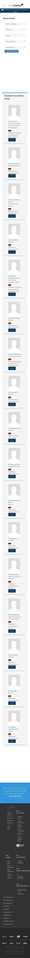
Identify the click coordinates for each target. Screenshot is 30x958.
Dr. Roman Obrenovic (14, 428)
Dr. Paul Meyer (12, 538)
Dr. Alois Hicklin (13, 392)
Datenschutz (10, 820)
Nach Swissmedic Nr (8, 921)
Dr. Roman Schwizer (14, 318)
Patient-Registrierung (21, 821)
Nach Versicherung (8, 900)
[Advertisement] (15, 73)
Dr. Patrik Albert (13, 240)
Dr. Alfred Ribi (12, 691)
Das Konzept (9, 812)
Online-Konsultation (21, 830)
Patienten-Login (20, 817)
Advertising (21, 894)
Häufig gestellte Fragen (20, 839)
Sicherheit (9, 823)
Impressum (10, 818)
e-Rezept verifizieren (20, 862)
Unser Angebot (9, 874)
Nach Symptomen (7, 912)
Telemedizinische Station (22, 890)
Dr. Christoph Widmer (15, 354)
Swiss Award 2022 (9, 827)
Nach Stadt (6, 909)
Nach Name (6, 906)
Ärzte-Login (8, 862)
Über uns (9, 815)
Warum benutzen (20, 825)
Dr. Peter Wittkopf (14, 615)
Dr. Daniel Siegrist (13, 574)
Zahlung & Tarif (20, 834)
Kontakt (9, 878)
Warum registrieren (10, 870)
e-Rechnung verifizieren (20, 876)
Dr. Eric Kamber (13, 655)
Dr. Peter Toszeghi (13, 464)
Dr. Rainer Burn (13, 121)
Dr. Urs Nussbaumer (14, 163)
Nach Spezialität (7, 903)
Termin (12, 139)
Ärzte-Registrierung (10, 866)
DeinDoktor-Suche (12, 51)
